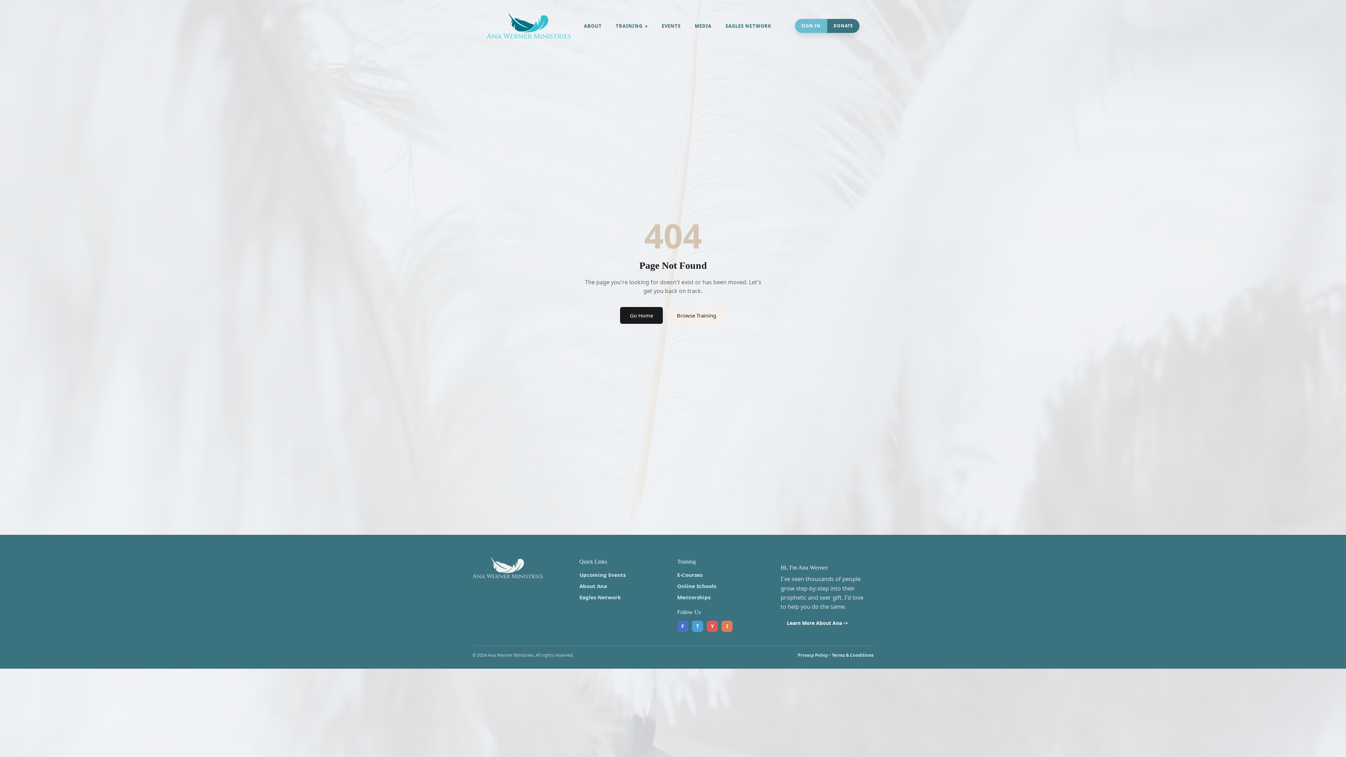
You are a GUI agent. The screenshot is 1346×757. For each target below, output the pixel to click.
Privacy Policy (813, 655)
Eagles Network (748, 26)
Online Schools (696, 585)
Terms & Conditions (852, 655)
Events (671, 26)
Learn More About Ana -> (817, 623)
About (593, 26)
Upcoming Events (602, 574)
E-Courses (689, 574)
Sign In (811, 26)
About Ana (593, 585)
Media (703, 26)
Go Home (641, 315)
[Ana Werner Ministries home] (529, 26)
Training (629, 26)
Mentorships (694, 597)
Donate (843, 26)
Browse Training (696, 315)
